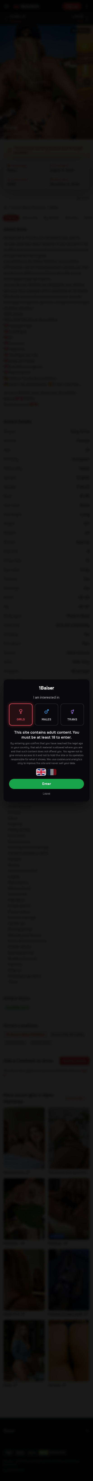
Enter (46, 784)
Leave (46, 793)
